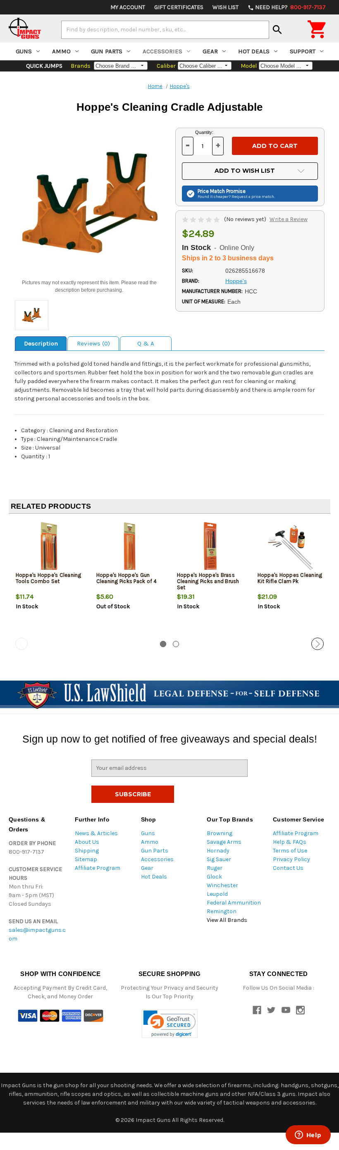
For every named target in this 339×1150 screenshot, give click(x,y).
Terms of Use (290, 850)
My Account (127, 7)
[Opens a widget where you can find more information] (308, 1135)
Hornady (218, 850)
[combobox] (165, 30)
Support (302, 51)
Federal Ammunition (234, 902)
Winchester (222, 885)
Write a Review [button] (289, 219)
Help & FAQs (289, 841)
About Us (87, 841)
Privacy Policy (291, 859)
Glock (214, 876)
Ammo (61, 51)
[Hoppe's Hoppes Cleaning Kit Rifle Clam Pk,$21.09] (291, 547)
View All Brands (227, 920)
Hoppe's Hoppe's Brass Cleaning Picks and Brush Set (208, 581)
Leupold (217, 894)
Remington (221, 911)
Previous (21, 644)
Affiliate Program (97, 867)
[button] (169, 1024)
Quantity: (204, 132)
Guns (24, 51)
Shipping (87, 850)
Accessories (162, 51)
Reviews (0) (93, 343)
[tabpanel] (49, 579)
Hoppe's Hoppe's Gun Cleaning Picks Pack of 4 (126, 578)
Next (317, 644)
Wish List (225, 7)
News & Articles (96, 833)
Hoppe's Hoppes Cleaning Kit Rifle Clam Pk (290, 578)
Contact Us (288, 867)
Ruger (214, 867)
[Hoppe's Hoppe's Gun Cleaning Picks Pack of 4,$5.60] (129, 547)
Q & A (145, 343)
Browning (219, 833)
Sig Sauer (219, 859)
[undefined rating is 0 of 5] (201, 219)
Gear (210, 51)
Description (41, 343)
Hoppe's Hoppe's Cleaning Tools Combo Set (48, 578)
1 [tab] (163, 644)
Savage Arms (224, 841)
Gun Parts (106, 51)
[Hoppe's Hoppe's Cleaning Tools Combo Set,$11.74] (49, 547)
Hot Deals (254, 51)
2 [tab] (176, 644)
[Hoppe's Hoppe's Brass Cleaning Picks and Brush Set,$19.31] (210, 547)
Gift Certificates (178, 7)
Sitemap (86, 859)
